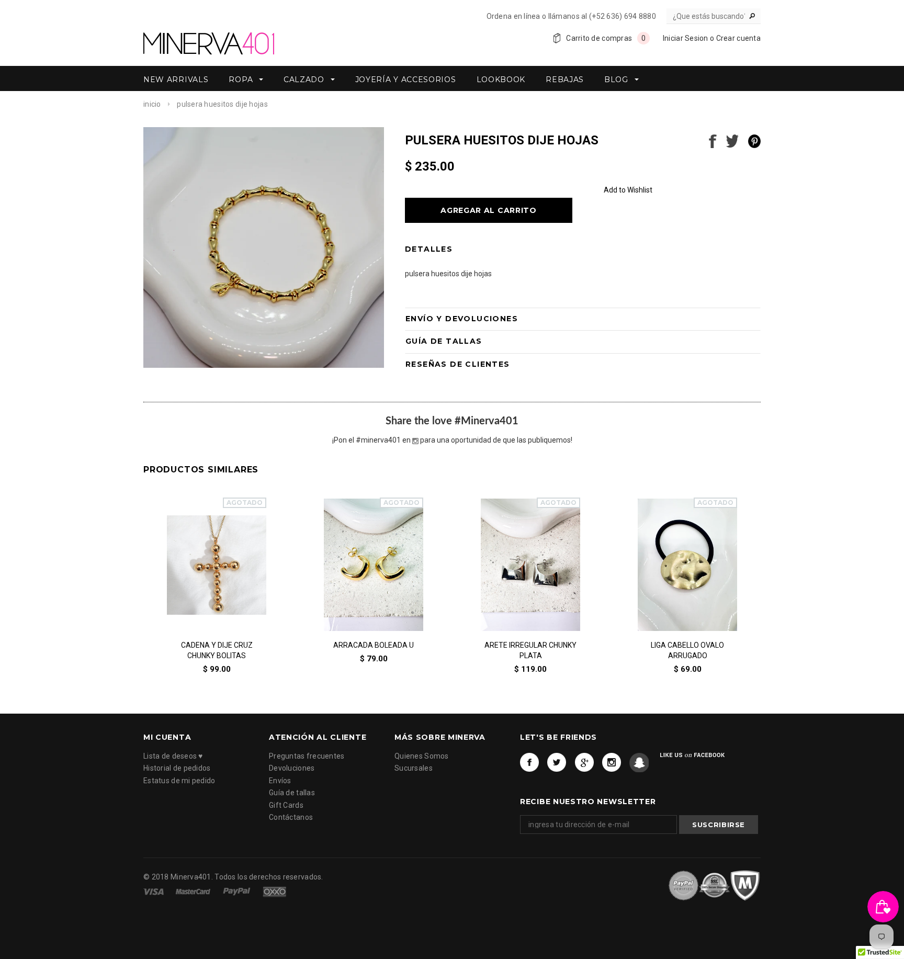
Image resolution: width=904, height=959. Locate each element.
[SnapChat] (639, 762)
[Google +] (584, 762)
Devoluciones (291, 768)
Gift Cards (286, 804)
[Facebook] (529, 762)
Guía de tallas (292, 792)
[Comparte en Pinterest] (754, 140)
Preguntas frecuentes (307, 755)
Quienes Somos (421, 755)
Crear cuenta (738, 38)
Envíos (280, 780)
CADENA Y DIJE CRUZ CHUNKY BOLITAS (217, 650)
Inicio (152, 104)
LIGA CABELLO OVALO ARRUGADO (687, 650)
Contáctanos (291, 817)
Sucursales (413, 768)
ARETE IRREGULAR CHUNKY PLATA (530, 650)
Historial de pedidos (177, 768)
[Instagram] (612, 762)
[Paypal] (237, 891)
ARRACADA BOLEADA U (373, 645)
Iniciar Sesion (685, 38)
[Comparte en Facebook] (713, 140)
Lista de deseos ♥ (173, 755)
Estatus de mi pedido (179, 780)
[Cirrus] (274, 891)
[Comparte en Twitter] (732, 140)
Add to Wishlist (628, 190)
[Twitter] (557, 762)
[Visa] (154, 891)
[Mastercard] (194, 891)
